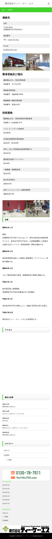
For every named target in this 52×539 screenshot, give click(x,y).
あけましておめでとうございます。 (14, 414)
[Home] (3, 10)
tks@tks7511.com (10, 50)
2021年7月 (6, 485)
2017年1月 (6, 489)
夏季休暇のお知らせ (8, 406)
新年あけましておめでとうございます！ (15, 428)
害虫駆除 (6, 455)
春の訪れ (5, 421)
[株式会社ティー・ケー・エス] (19, 3)
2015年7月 (6, 503)
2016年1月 (6, 496)
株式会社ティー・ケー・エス (24, 536)
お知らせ (6, 450)
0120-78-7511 (13, 40)
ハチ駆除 (9, 460)
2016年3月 (6, 492)
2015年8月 (6, 500)
